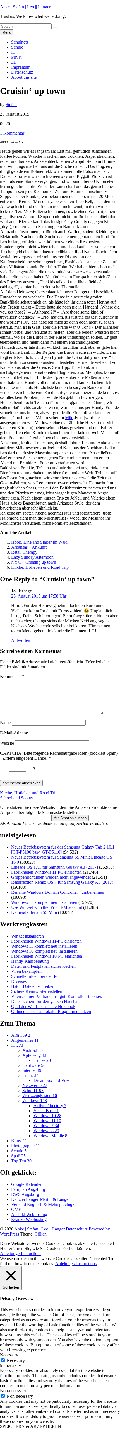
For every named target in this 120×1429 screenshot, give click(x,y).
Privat (16, 57)
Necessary (16, 1360)
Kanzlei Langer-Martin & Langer (40, 1199)
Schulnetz (19, 42)
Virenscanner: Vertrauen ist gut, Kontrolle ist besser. (56, 996)
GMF (16, 1209)
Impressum (20, 67)
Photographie (25, 1145)
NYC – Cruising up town (33, 562)
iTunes (42, 1060)
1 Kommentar (12, 133)
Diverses (19, 981)
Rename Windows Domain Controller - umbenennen (57, 892)
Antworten (20, 640)
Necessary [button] (9, 1354)
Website (7, 743)
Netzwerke (34, 1085)
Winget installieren (27, 936)
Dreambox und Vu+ (53, 1080)
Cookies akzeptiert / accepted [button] (88, 1243)
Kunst (19, 1140)
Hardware (33, 1065)
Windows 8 (46, 1130)
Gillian (41, 1234)
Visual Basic (46, 1110)
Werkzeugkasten (39, 1095)
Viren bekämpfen (26, 971)
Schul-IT (33, 1090)
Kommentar (12, 676)
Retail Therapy (24, 552)
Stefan (11, 104)
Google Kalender (26, 1184)
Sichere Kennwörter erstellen (36, 991)
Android (32, 1050)
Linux (30, 1075)
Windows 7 (46, 1125)
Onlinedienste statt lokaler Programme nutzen (51, 1011)
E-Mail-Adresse (14, 732)
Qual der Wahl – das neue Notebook (43, 1006)
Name (5, 722)
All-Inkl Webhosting (29, 1214)
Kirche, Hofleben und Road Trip (40, 567)
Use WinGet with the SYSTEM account (46, 907)
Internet (31, 1070)
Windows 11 (47, 1120)
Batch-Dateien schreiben (32, 986)
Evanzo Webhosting (29, 1219)
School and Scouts (16, 797)
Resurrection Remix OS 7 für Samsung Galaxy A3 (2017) (62, 882)
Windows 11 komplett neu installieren (44, 902)
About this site (24, 77)
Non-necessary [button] (13, 1390)
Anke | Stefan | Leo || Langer (25, 6)
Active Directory (49, 1105)
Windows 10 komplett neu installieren (44, 951)
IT (13, 52)
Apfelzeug (34, 1055)
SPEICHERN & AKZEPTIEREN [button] (30, 1426)
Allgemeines (25, 1040)
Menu (6, 32)
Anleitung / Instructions (20, 1253)
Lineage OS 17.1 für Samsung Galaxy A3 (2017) (54, 867)
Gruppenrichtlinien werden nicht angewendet (51, 877)
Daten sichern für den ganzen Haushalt (45, 1001)
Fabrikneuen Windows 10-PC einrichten (46, 956)
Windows (34, 1100)
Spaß (18, 1155)
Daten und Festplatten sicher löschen (43, 966)
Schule (17, 47)
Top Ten (21, 1160)
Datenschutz (22, 72)
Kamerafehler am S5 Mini (34, 912)
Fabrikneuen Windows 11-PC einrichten (46, 872)
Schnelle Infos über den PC (35, 976)
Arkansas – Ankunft (29, 547)
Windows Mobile (50, 1135)
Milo (69, 417)
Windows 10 (47, 1115)
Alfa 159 (20, 1035)
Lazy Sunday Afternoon (32, 557)
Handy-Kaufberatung (30, 961)
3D (14, 62)
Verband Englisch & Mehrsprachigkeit (45, 1204)
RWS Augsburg (25, 1194)
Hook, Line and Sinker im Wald (39, 542)
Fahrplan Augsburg (28, 1189)
